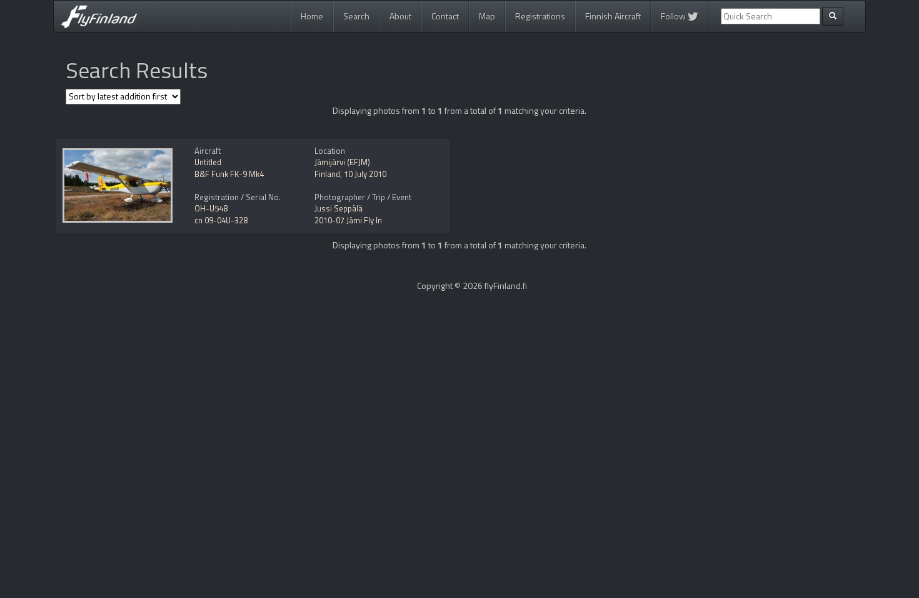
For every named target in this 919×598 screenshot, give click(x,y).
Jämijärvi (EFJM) (342, 162)
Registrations (540, 16)
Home (312, 16)
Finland (327, 174)
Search (356, 16)
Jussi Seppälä (338, 208)
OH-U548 (211, 208)
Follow (674, 16)
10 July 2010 (365, 174)
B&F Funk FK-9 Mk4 (229, 174)
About (400, 16)
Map (487, 16)
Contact (445, 16)
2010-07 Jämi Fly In (348, 220)
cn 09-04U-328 (221, 220)
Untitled (207, 162)
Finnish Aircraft (613, 16)
